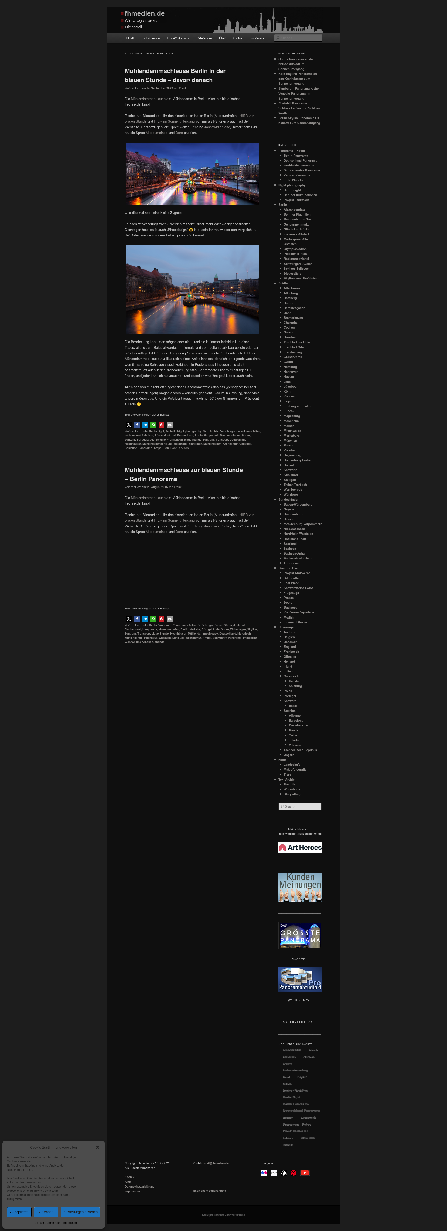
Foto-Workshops (178, 38)
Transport (221, 439)
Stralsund (291, 474)
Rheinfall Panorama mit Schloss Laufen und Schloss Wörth (299, 108)
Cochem (290, 327)
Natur (282, 759)
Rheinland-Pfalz (295, 538)
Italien (288, 671)
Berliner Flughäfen (297, 214)
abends (184, 448)
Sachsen (290, 548)
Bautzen (289, 303)
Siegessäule (292, 273)
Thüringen (291, 563)
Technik (171, 431)
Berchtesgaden (294, 308)
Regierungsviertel (296, 258)
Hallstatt (295, 681)
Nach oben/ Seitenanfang (209, 1190)
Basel (293, 705)
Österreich (291, 676)
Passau (289, 445)
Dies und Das (288, 568)
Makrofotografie (295, 769)
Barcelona (296, 720)
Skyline (161, 439)
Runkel (289, 465)
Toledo (294, 740)
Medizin (289, 617)
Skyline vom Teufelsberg (301, 278)
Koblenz (290, 396)
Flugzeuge (291, 592)
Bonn (287, 312)
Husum (289, 376)
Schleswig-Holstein (298, 558)
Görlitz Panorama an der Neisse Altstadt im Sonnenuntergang (296, 64)
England (290, 646)
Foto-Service (151, 38)
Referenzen (204, 38)
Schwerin (290, 470)
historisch (195, 444)
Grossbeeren (293, 357)
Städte (283, 283)
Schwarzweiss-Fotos (298, 588)
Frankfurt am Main (297, 342)
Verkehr (130, 439)
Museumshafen (230, 435)
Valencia (295, 745)
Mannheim (291, 421)
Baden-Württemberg (298, 504)
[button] (97, 1147)
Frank (183, 88)
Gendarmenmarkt (296, 224)
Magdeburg (292, 415)
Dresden (290, 337)
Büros (159, 435)
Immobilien (253, 431)
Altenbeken (292, 288)
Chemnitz (291, 322)
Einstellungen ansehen (80, 1212)
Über (222, 38)
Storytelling (292, 794)
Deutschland (238, 439)
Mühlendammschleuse (157, 444)
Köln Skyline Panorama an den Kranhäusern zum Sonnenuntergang (297, 78)
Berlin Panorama (160, 625)
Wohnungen (175, 439)
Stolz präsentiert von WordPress (223, 1215)
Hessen (289, 519)
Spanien (290, 710)
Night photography (189, 431)
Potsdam (290, 450)
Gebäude (245, 444)
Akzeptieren (19, 1212)
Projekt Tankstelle (296, 199)
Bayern (289, 509)
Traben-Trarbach (295, 484)
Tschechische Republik (300, 750)
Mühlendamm (212, 444)
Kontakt (238, 38)
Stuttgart (290, 479)
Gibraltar (290, 656)
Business (290, 607)
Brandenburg (293, 514)
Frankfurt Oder (294, 347)
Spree (246, 435)
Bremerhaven (293, 317)
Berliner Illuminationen (300, 195)
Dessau (289, 332)
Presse (289, 597)
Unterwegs (286, 627)
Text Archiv (210, 431)
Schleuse (131, 448)
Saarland (290, 543)
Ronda (293, 730)
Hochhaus (180, 444)
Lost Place (291, 583)
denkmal (170, 435)
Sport (288, 602)
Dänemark (291, 641)
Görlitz (289, 361)
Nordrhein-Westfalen (298, 533)
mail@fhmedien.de (216, 1163)
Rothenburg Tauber (298, 460)
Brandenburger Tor (297, 219)
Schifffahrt (171, 448)
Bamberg (290, 298)
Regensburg (292, 455)
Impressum (70, 1222)
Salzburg (295, 686)
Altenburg (291, 293)
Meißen (289, 425)
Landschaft (292, 764)
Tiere (287, 774)
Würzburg (291, 494)
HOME (130, 38)
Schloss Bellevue (296, 268)
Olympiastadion (295, 248)
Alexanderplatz (294, 209)
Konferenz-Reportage (299, 612)
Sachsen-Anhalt (295, 553)
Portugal (290, 696)
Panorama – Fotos (291, 150)
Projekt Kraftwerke (297, 573)
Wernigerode (293, 489)
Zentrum (208, 439)
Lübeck (289, 411)
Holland (289, 661)
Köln (287, 391)
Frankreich (291, 651)
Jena (287, 381)
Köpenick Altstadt (296, 234)
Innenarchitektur (295, 622)
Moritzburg (292, 435)
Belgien (289, 637)
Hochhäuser (133, 444)
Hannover (291, 371)
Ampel (158, 448)
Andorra (289, 632)
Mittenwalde (292, 430)
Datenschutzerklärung (47, 1222)
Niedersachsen (294, 528)
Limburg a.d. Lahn (297, 406)
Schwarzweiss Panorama (302, 170)
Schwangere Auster (298, 263)
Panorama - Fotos (184, 625)
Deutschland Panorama (300, 160)
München (290, 440)
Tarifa (293, 735)
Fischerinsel (185, 435)
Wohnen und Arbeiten (139, 435)
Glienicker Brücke (296, 229)
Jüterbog (290, 386)
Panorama (145, 448)
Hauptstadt (211, 435)
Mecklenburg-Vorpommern (303, 524)
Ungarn (289, 754)
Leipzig (289, 401)
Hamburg (290, 366)
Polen (288, 691)
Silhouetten (292, 578)
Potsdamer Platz (296, 253)
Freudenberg (293, 352)
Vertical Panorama (297, 175)
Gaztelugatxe (298, 725)
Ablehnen (46, 1212)
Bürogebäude (146, 439)
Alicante (295, 715)
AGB (128, 1181)
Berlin (199, 435)
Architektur (230, 444)
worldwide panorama (299, 165)
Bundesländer (288, 499)
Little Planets (293, 180)
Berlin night (156, 431)
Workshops (292, 789)
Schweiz (290, 701)
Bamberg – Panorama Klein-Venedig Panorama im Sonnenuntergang (298, 93)
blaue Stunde (192, 439)
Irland (288, 666)
